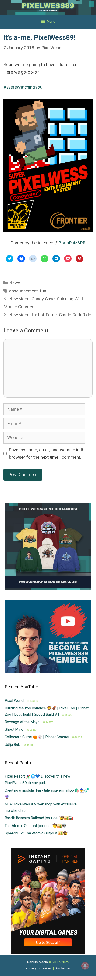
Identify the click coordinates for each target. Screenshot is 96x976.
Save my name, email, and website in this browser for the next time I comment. (48, 453)
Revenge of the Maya (22, 722)
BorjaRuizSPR (72, 243)
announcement (23, 291)
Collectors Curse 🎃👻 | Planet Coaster (37, 737)
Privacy (31, 968)
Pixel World (14, 700)
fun (43, 291)
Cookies (45, 968)
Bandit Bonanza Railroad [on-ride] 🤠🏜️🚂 (39, 818)
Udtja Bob (13, 744)
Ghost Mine (14, 729)
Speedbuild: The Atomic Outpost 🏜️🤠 (36, 833)
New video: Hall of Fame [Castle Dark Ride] (50, 314)
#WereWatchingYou (22, 87)
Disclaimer (63, 968)
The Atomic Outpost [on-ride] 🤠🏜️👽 (35, 825)
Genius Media (37, 962)
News (14, 283)
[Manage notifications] (85, 965)
